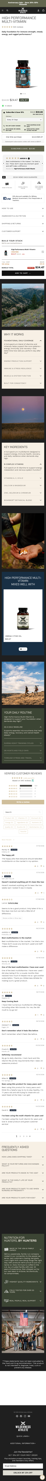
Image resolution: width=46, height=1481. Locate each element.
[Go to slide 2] (23, 649)
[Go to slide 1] (21, 649)
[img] (7, 846)
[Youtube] (29, 1416)
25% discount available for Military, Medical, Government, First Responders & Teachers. (27, 198)
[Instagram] (25, 1416)
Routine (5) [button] (21, 827)
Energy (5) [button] (9, 822)
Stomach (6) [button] (36, 818)
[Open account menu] (38, 10)
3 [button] (23, 1136)
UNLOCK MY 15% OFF (23, 1473)
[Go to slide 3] (25, 649)
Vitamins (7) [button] (22, 818)
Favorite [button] (23, 831)
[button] (7, 27)
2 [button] (20, 1136)
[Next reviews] (42, 163)
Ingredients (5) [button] (22, 822)
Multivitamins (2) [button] (35, 827)
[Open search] (7, 10)
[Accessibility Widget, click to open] (42, 1477)
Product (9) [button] (9, 818)
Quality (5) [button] (9, 827)
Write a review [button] (23, 802)
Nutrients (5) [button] (36, 822)
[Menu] (2, 10)
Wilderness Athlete (25, 1412)
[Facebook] (21, 1416)
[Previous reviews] (3, 163)
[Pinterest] (17, 1416)
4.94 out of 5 (28, 778)
